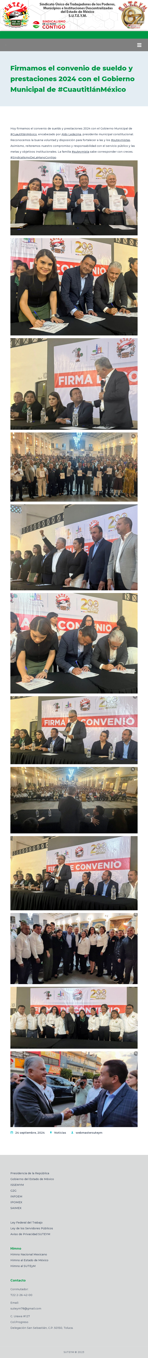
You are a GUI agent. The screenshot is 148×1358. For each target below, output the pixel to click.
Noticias (60, 1132)
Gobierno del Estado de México (32, 1179)
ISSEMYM (17, 1185)
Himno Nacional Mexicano (28, 1254)
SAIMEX (15, 1208)
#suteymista (80, 151)
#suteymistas (120, 140)
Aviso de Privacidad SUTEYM (30, 1234)
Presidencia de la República (29, 1173)
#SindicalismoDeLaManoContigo (33, 157)
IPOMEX (16, 1202)
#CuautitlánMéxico (23, 134)
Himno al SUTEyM (23, 1266)
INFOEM (16, 1196)
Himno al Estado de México (29, 1260)
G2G (13, 1190)
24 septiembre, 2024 (30, 1132)
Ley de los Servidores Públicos (31, 1228)
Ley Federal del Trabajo (26, 1222)
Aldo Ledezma (71, 134)
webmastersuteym (89, 1132)
